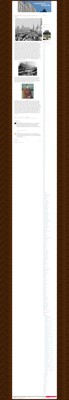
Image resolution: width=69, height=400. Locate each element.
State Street (44, 294)
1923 (43, 107)
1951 (43, 132)
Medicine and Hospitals (45, 267)
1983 (43, 161)
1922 (43, 106)
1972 (43, 151)
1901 (43, 87)
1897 (43, 83)
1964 (43, 144)
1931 (43, 114)
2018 (43, 190)
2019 (43, 191)
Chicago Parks (44, 215)
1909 (43, 94)
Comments (45, 27)
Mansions (44, 264)
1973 (43, 152)
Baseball (44, 199)
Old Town (44, 277)
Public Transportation (45, 284)
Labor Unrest (44, 256)
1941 (43, 123)
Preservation (44, 281)
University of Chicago (45, 303)
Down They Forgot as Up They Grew (47, 237)
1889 (43, 75)
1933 (43, 116)
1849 (43, 47)
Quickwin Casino (30, 134)
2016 (43, 188)
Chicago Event (44, 209)
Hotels (43, 248)
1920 (43, 104)
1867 (43, 59)
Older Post (39, 140)
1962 (43, 142)
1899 (43, 85)
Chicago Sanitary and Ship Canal (46, 220)
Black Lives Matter (45, 200)
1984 (43, 162)
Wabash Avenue (44, 305)
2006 (43, 179)
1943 (43, 125)
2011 (44, 391)
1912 (43, 97)
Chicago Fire (44, 211)
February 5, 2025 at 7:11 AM (21, 137)
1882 (43, 69)
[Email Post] (28, 117)
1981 (43, 159)
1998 (43, 172)
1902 (43, 88)
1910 (43, 95)
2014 (44, 388)
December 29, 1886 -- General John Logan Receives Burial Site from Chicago (26, 16)
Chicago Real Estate (45, 218)
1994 (43, 170)
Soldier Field (44, 293)
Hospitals (44, 247)
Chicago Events (44, 210)
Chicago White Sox (45, 227)
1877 (43, 64)
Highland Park (44, 244)
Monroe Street (44, 273)
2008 (43, 181)
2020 (44, 313)
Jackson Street (44, 254)
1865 (43, 57)
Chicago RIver (44, 219)
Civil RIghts (44, 228)
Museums (44, 274)
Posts (44, 26)
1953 (43, 134)
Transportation (44, 302)
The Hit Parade (44, 300)
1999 (43, 173)
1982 (43, 160)
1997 (43, 171)
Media (43, 266)
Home (28, 140)
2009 (43, 182)
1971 (43, 150)
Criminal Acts (44, 234)
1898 (43, 84)
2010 (44, 392)
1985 (43, 163)
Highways (44, 245)
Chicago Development (45, 207)
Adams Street (44, 192)
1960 (43, 140)
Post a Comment (16, 139)
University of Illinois (45, 304)
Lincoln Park (44, 262)
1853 (43, 48)
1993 (43, 169)
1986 (43, 164)
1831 (43, 46)
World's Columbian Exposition (46, 310)
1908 (43, 93)
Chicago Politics (45, 217)
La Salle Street (44, 255)
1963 (43, 143)
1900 (43, 86)
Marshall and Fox (45, 265)
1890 (43, 77)
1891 (43, 78)
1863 (43, 55)
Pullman (44, 285)
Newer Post (15, 140)
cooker (17, 132)
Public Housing (44, 283)
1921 (43, 105)
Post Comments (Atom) (21, 142)
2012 (44, 390)
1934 (43, 117)
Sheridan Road (44, 292)
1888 (43, 74)
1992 (43, 168)
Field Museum (44, 239)
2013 (44, 389)
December (45, 315)
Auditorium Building (45, 198)
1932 (43, 115)
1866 (43, 58)
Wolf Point (44, 309)
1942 (43, 124)
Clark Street (44, 229)
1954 (43, 135)
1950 (43, 131)
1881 (43, 68)
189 (43, 76)
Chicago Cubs (44, 206)
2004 (43, 177)
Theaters (44, 301)
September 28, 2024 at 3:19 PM (22, 130)
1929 (43, 112)
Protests (44, 282)
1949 (43, 130)
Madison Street (44, 263)
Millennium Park (45, 272)
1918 (43, 102)
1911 (43, 96)
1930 (43, 113)
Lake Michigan (44, 257)
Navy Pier (44, 275)
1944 (43, 126)
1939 (43, 121)
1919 (43, 103)
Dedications (44, 236)
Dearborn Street (44, 235)
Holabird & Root (45, 246)
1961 (43, 141)
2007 (43, 180)
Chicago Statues (44, 224)
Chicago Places (44, 216)
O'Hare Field (44, 276)
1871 (43, 60)
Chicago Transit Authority (46, 226)
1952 (43, 133)
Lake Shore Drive (45, 258)
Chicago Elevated (45, 208)
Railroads (44, 286)
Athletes (44, 197)
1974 (43, 153)
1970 (43, 149)
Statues (44, 295)
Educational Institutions (45, 238)
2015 (43, 187)
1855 (43, 49)
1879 (43, 66)
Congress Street (44, 230)
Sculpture (44, 291)
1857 (43, 50)
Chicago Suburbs (45, 225)
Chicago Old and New (47, 42)
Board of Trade (44, 201)
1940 (43, 122)
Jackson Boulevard (45, 253)
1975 (43, 154)
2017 (43, 189)
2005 (43, 178)
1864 (43, 56)
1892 (43, 79)
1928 (43, 111)
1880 (43, 67)
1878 (43, 65)
